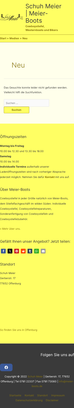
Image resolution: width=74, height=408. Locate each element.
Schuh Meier (35, 376)
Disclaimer (52, 400)
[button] (3, 251)
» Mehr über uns (10, 228)
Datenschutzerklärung (29, 400)
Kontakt (50, 177)
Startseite (15, 395)
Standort (42, 395)
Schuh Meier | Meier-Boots (43, 13)
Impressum (58, 395)
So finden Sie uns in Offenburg (18, 329)
